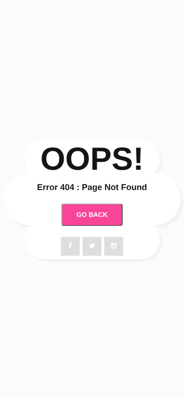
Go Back (92, 215)
